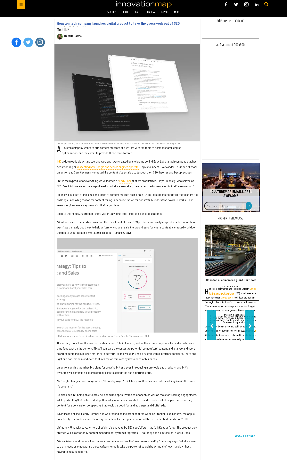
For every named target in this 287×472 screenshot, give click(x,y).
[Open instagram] (246, 4)
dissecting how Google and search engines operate (108, 167)
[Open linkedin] (256, 4)
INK (59, 161)
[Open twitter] (236, 4)
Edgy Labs (125, 181)
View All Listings (245, 436)
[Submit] (266, 4)
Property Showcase (230, 218)
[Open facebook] (225, 4)
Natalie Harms (73, 35)
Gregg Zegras (228, 298)
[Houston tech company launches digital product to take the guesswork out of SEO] (127, 92)
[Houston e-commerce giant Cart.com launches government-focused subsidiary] (230, 250)
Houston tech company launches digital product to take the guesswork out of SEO (118, 23)
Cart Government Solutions (221, 294)
